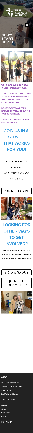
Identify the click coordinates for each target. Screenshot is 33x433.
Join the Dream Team (16, 283)
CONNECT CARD (17, 191)
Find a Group (17, 272)
